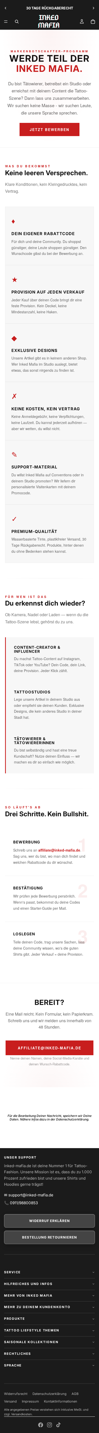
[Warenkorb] (92, 21)
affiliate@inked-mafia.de (59, 850)
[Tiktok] (58, 1425)
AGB (75, 1394)
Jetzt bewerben (49, 129)
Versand (10, 1401)
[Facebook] (41, 1425)
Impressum (30, 1401)
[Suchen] (16, 21)
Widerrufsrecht (15, 1394)
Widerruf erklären (49, 1221)
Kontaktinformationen (60, 1401)
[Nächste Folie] (93, 8)
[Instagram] (49, 1425)
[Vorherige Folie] (5, 8)
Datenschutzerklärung (49, 1394)
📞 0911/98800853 (21, 1202)
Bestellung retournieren (49, 1237)
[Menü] (6, 21)
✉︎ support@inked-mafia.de (28, 1195)
